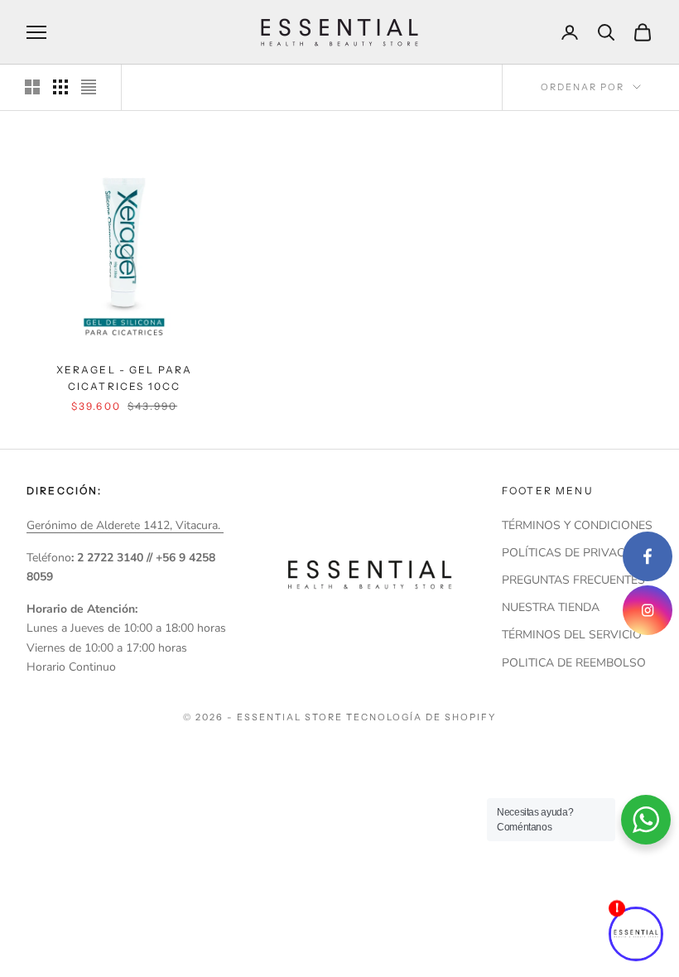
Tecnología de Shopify (421, 717)
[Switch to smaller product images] (60, 87)
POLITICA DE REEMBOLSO (574, 663)
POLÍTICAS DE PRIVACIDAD (577, 553)
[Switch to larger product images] (32, 87)
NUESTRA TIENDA (551, 607)
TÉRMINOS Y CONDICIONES (577, 525)
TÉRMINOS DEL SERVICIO (572, 635)
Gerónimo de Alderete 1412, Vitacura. (125, 525)
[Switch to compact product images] (88, 87)
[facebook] (647, 556)
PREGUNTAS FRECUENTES (573, 580)
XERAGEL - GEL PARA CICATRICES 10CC (124, 377)
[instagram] (647, 610)
